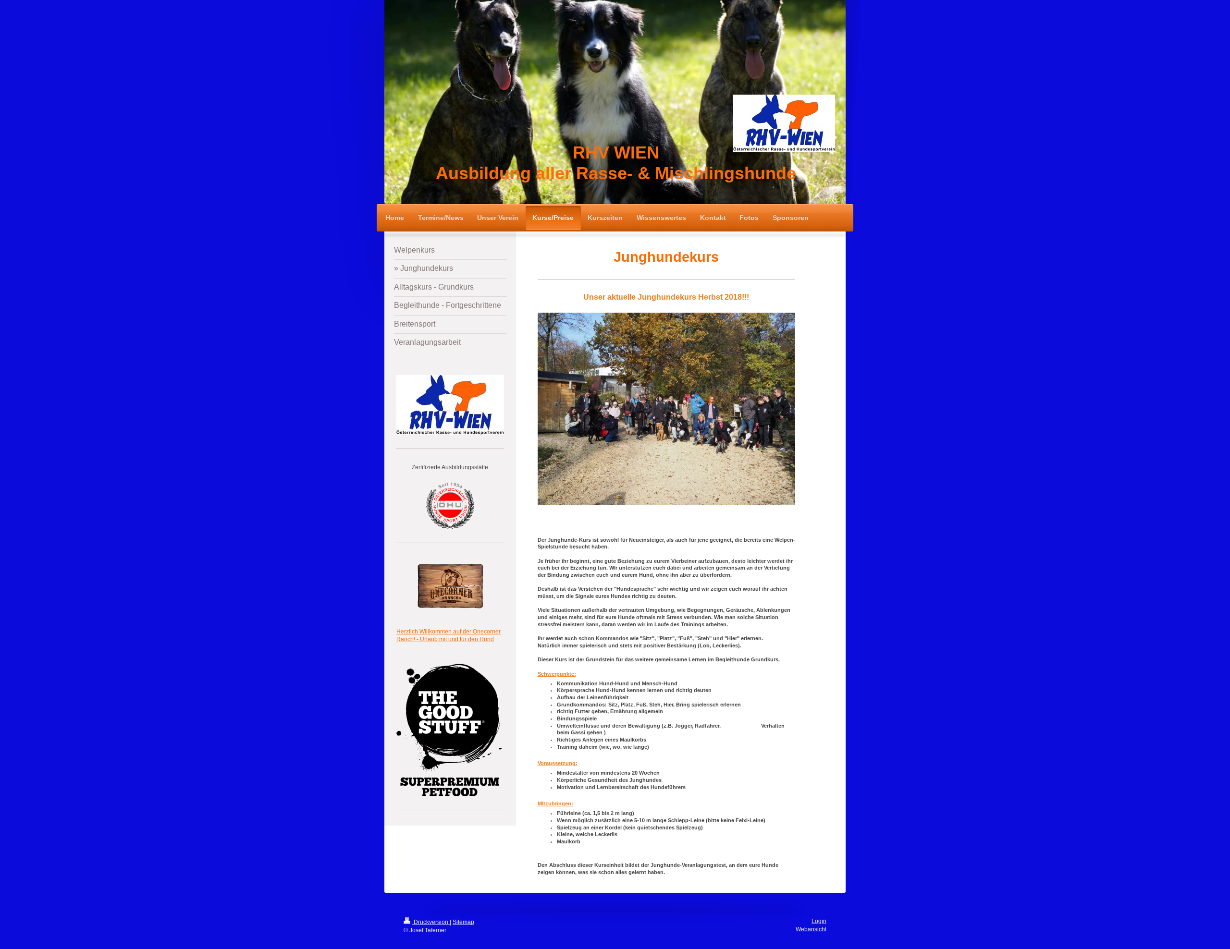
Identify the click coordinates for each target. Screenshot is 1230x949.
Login (819, 921)
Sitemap (463, 922)
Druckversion (431, 922)
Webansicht (811, 929)
